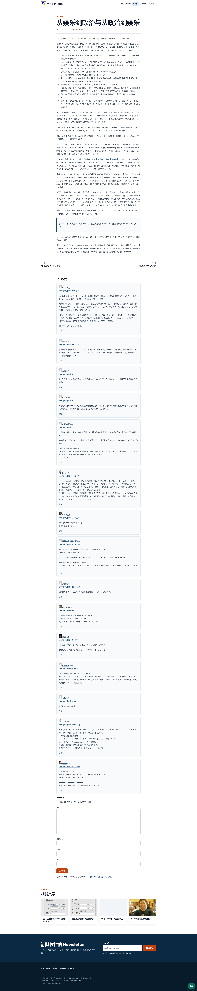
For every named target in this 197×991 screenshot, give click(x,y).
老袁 (64, 342)
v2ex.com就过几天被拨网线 (74, 162)
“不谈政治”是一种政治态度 (51, 264)
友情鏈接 (143, 4)
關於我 (128, 4)
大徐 (64, 698)
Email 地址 (106, 943)
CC (50, 980)
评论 (58, 807)
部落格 (135, 4)
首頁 (122, 4)
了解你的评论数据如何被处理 (99, 877)
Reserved (77, 980)
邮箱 (58, 849)
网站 (58, 859)
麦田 (109, 144)
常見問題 (152, 4)
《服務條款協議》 (74, 978)
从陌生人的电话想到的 (147, 264)
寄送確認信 (149, 948)
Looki (64, 763)
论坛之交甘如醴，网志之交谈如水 (105, 159)
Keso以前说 (61, 237)
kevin (64, 515)
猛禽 (64, 637)
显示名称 (60, 839)
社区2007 (62, 148)
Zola (64, 473)
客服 (191, 986)
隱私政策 (128, 953)
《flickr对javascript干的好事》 (92, 748)
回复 (60, 331)
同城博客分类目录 (69, 541)
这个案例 (93, 75)
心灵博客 (65, 424)
